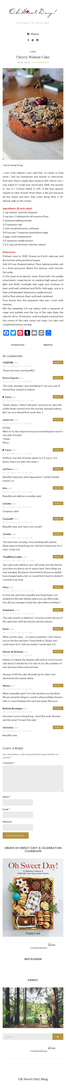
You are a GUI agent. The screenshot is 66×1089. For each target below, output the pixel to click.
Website (7, 821)
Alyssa (6, 685)
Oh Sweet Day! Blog (33, 1079)
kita (5, 488)
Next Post (48, 345)
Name (7, 796)
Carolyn (7, 534)
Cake (33, 52)
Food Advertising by (38, 948)
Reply (58, 362)
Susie (6, 629)
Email (6, 809)
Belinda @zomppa (12, 708)
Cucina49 (8, 518)
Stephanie (8, 610)
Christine (8, 727)
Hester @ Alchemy (13, 651)
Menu (34, 34)
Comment (9, 762)
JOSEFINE (8, 362)
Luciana (7, 503)
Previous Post (17, 345)
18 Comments (40, 62)
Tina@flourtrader (12, 556)
